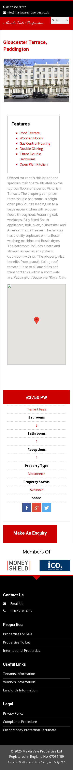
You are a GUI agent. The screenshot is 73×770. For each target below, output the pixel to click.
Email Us (16, 603)
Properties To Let (16, 642)
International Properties (21, 650)
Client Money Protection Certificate (29, 730)
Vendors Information (19, 682)
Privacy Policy (13, 713)
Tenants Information (19, 674)
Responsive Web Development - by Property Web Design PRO (36, 762)
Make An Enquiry (30, 533)
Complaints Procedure (20, 721)
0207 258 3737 (21, 611)
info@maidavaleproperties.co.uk (28, 12)
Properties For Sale (17, 634)
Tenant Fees (36, 409)
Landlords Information (20, 690)
